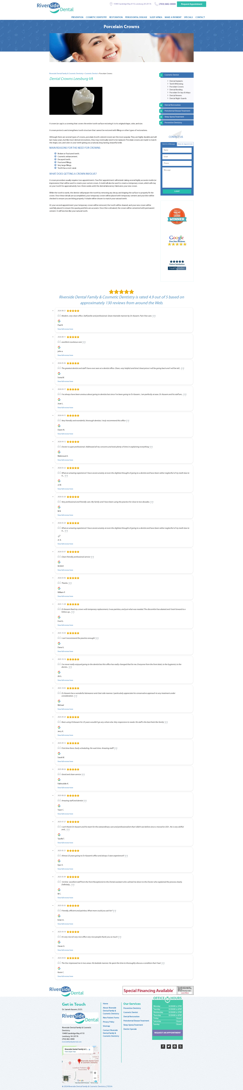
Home (105, 1004)
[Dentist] (80, 1064)
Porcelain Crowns (176, 87)
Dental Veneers (175, 96)
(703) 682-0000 (167, 4)
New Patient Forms (111, 1018)
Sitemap (106, 1026)
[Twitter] (169, 1046)
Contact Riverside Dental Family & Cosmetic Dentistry (111, 1033)
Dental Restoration (173, 105)
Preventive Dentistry (173, 123)
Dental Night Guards (178, 99)
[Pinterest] (175, 1046)
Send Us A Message (168, 144)
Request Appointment (191, 4)
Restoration (116, 17)
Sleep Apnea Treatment (174, 117)
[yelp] (180, 1046)
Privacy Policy (108, 1022)
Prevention (77, 17)
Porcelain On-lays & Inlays (179, 93)
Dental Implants (176, 81)
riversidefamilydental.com (72, 1042)
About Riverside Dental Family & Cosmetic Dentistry (111, 1011)
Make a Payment (173, 17)
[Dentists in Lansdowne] (80, 1018)
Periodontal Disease (136, 17)
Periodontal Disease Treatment (177, 111)
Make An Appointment (185, 144)
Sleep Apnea (156, 17)
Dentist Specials (130, 1029)
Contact (200, 17)
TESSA (109, 1087)
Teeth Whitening (176, 84)
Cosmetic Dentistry (96, 17)
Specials (188, 17)
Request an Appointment (167, 1033)
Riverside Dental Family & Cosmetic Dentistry (66, 74)
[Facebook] (163, 1046)
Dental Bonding (176, 90)
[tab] (177, 75)
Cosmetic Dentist (91, 74)
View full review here (65, 329)
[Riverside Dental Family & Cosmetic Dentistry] (55, 7)
